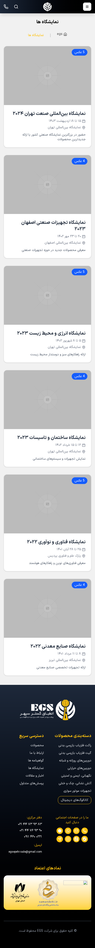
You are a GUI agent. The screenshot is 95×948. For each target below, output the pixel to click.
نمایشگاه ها (36, 35)
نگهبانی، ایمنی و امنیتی (76, 775)
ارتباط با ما (37, 753)
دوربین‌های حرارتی (79, 768)
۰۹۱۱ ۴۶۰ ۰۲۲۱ (33, 836)
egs (59, 34)
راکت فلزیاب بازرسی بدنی (74, 745)
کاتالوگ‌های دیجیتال (74, 800)
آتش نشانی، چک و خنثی (75, 783)
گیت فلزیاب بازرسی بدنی (75, 753)
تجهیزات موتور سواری (77, 791)
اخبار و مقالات (35, 775)
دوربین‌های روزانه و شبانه (75, 760)
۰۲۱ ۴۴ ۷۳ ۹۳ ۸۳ (30, 824)
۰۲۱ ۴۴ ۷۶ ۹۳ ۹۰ (31, 830)
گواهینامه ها (36, 760)
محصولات (37, 745)
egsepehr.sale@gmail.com (25, 852)
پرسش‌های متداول (32, 783)
